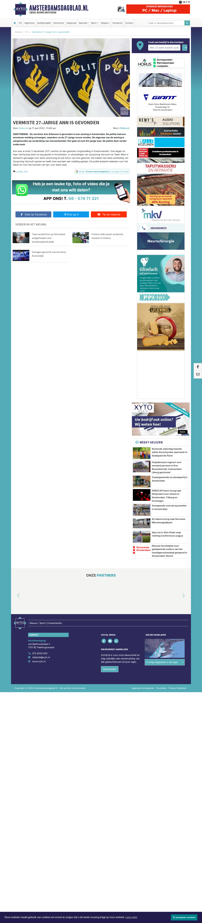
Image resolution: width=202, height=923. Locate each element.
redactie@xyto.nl (41, 657)
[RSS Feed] (116, 641)
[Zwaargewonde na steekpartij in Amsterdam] (142, 482)
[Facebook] (104, 641)
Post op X (73, 214)
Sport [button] (94, 23)
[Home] (15, 23)
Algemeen (29, 23)
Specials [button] (83, 23)
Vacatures (117, 23)
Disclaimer (161, 688)
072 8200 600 (40, 653)
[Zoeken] (187, 22)
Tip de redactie (111, 214)
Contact (129, 23)
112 (20, 23)
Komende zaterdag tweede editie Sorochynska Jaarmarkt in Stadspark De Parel (169, 452)
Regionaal (71, 23)
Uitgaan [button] (104, 23)
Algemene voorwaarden (143, 688)
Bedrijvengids (44, 23)
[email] (198, 374)
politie (19, 171)
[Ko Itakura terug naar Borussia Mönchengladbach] (142, 523)
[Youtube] (110, 641)
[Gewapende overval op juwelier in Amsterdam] (142, 510)
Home (18, 32)
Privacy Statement (177, 688)
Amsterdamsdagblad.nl (58, 8)
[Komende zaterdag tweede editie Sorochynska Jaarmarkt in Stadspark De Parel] (142, 453)
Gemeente (58, 23)
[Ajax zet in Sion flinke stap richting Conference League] (142, 537)
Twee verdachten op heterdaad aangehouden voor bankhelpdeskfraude (48, 238)
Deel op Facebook (36, 214)
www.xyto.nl (38, 661)
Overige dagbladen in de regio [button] (162, 662)
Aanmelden (109, 669)
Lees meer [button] (131, 917)
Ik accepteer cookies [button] (184, 917)
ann (26, 171)
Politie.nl (124, 128)
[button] (15, 595)
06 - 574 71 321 (83, 198)
